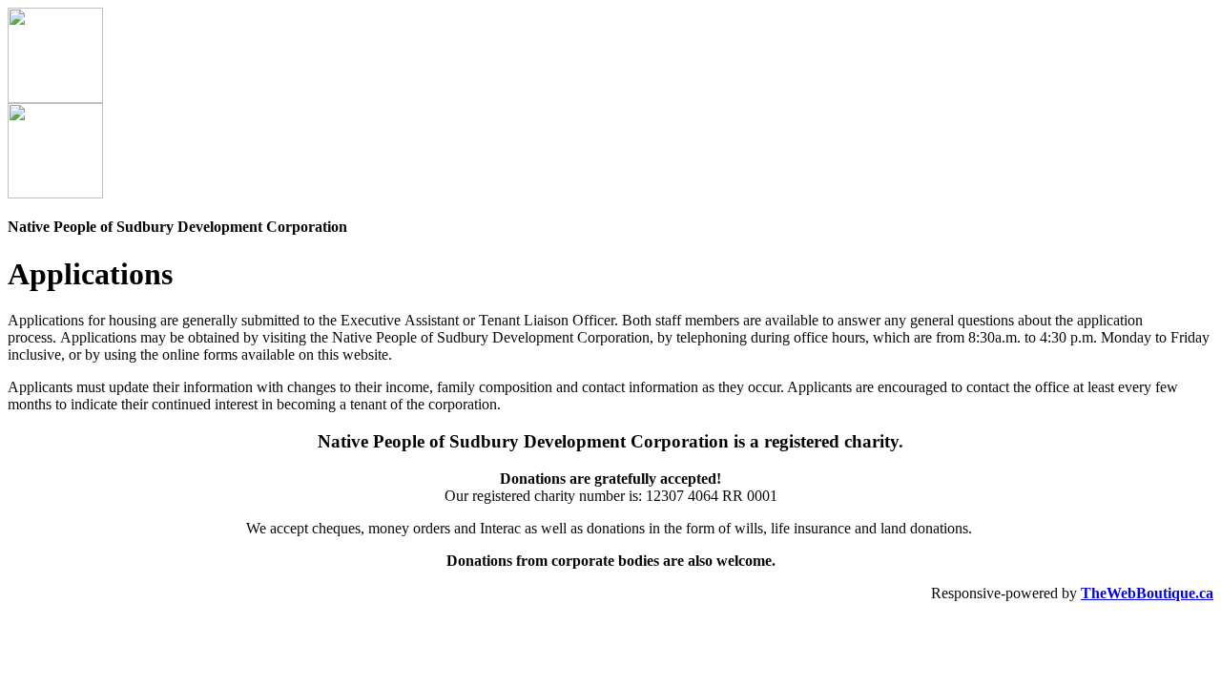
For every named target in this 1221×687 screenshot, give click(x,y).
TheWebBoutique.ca (1147, 593)
